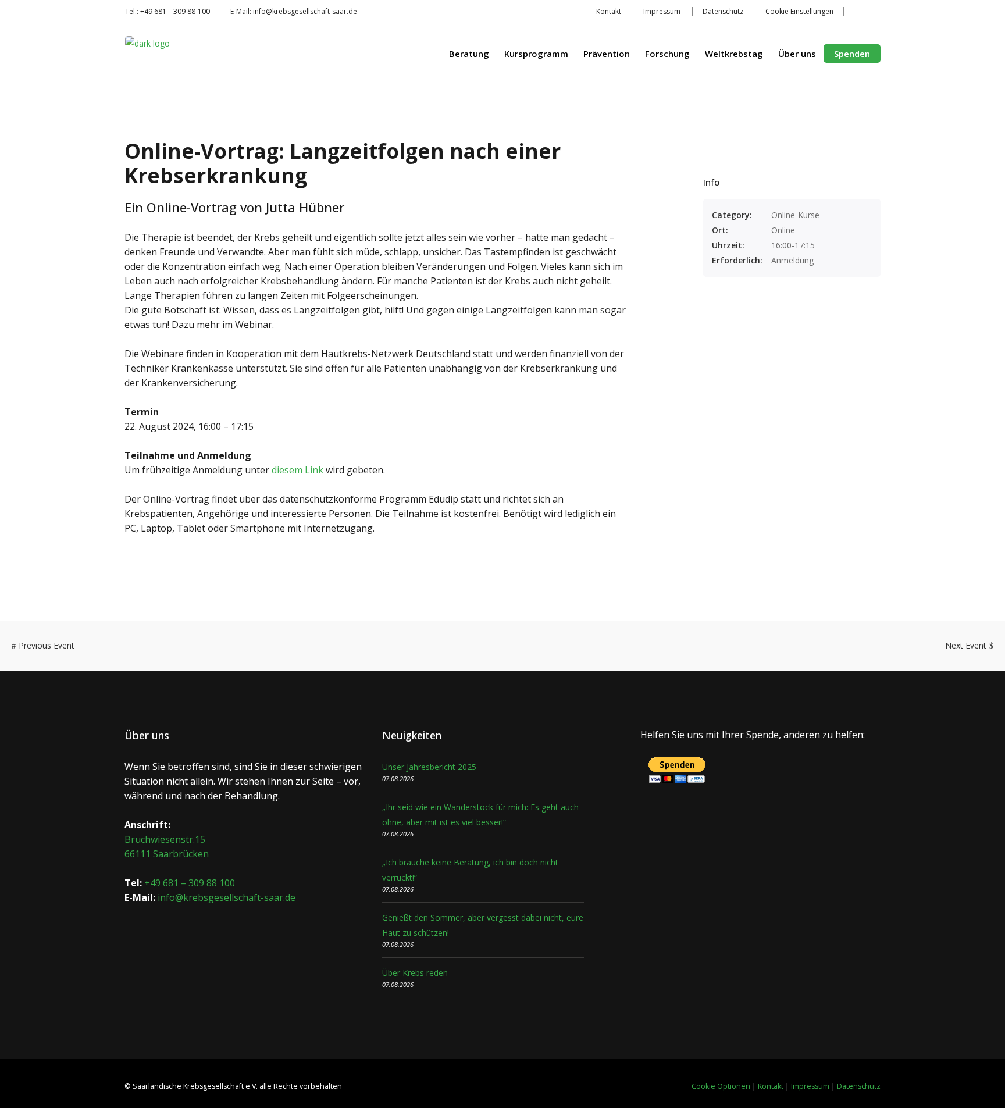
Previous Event (46, 645)
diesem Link (297, 470)
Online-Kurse (795, 214)
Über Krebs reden (415, 972)
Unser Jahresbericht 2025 (429, 766)
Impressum (661, 11)
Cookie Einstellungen (799, 11)
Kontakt (608, 11)
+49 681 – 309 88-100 (175, 11)
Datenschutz (723, 11)
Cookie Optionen (721, 1086)
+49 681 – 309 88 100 (189, 883)
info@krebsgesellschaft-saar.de (305, 11)
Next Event (965, 645)
